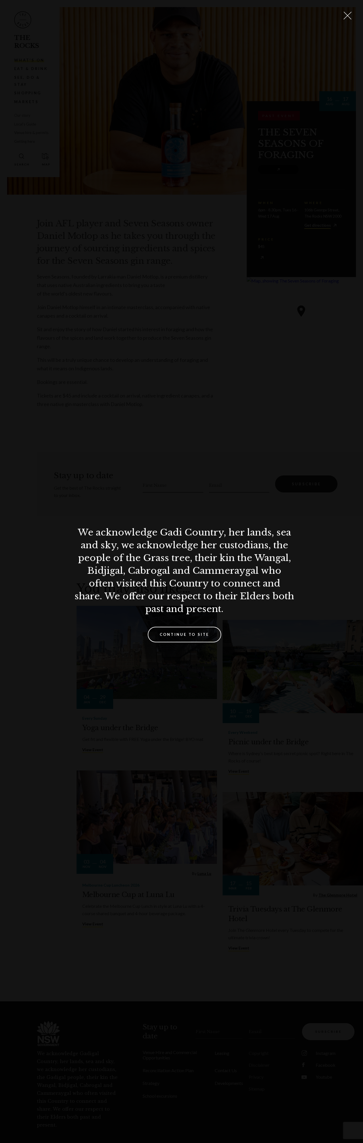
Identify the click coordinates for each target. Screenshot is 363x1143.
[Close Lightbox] (347, 15)
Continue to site (184, 634)
